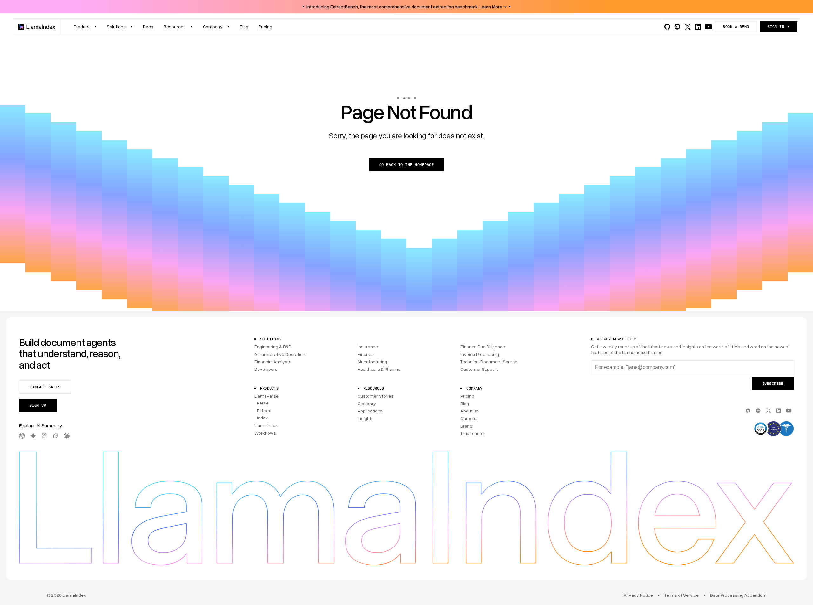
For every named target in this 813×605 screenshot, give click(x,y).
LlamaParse (266, 395)
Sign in (776, 26)
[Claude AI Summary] (67, 436)
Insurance (368, 346)
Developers (266, 369)
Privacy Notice (638, 595)
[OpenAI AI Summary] (22, 436)
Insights (366, 418)
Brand (466, 426)
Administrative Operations (281, 354)
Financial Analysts (273, 361)
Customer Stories (375, 395)
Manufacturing (372, 361)
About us (469, 410)
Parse (263, 402)
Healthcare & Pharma (379, 369)
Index (262, 417)
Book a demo (736, 26)
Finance (366, 354)
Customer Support (479, 369)
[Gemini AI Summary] (33, 436)
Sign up (38, 405)
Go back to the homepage (406, 164)
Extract (264, 410)
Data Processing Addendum (738, 595)
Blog (464, 403)
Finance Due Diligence (482, 346)
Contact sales (45, 386)
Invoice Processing (479, 354)
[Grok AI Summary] (55, 436)
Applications (370, 410)
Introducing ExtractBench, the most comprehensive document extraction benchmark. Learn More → (406, 6)
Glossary (367, 403)
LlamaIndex (266, 425)
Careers (468, 418)
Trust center (472, 433)
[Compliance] (773, 429)
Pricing (467, 395)
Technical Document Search (488, 361)
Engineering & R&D (273, 346)
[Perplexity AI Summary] (44, 436)
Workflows (265, 433)
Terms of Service (681, 595)
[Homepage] (37, 27)
